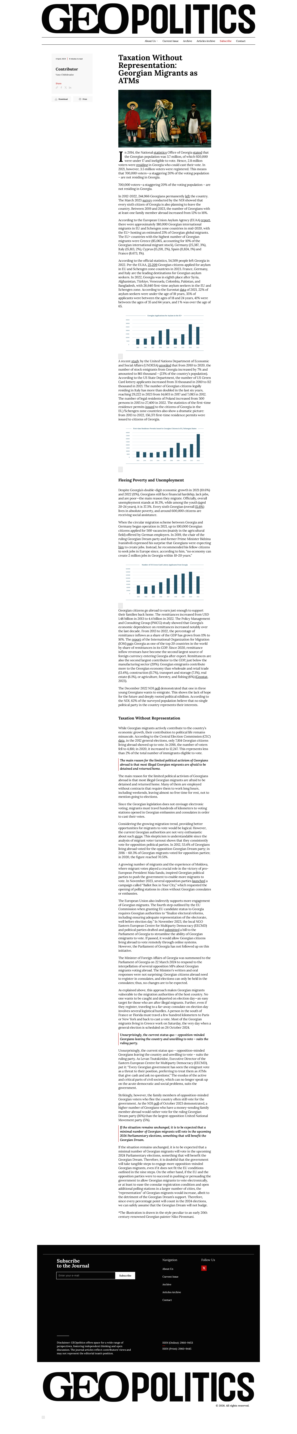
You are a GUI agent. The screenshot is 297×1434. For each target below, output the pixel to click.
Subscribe (225, 41)
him (121, 547)
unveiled (165, 365)
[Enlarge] (120, 356)
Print (85, 99)
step (138, 836)
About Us (150, 41)
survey (147, 200)
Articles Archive (206, 41)
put (129, 643)
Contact (240, 41)
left (187, 196)
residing (142, 165)
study (135, 361)
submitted (172, 930)
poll (157, 688)
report (205, 220)
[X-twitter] (204, 1268)
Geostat (201, 677)
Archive (187, 41)
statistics (160, 152)
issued (149, 407)
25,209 (152, 265)
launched (198, 881)
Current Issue (171, 41)
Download (63, 99)
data (183, 289)
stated (197, 152)
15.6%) (199, 506)
